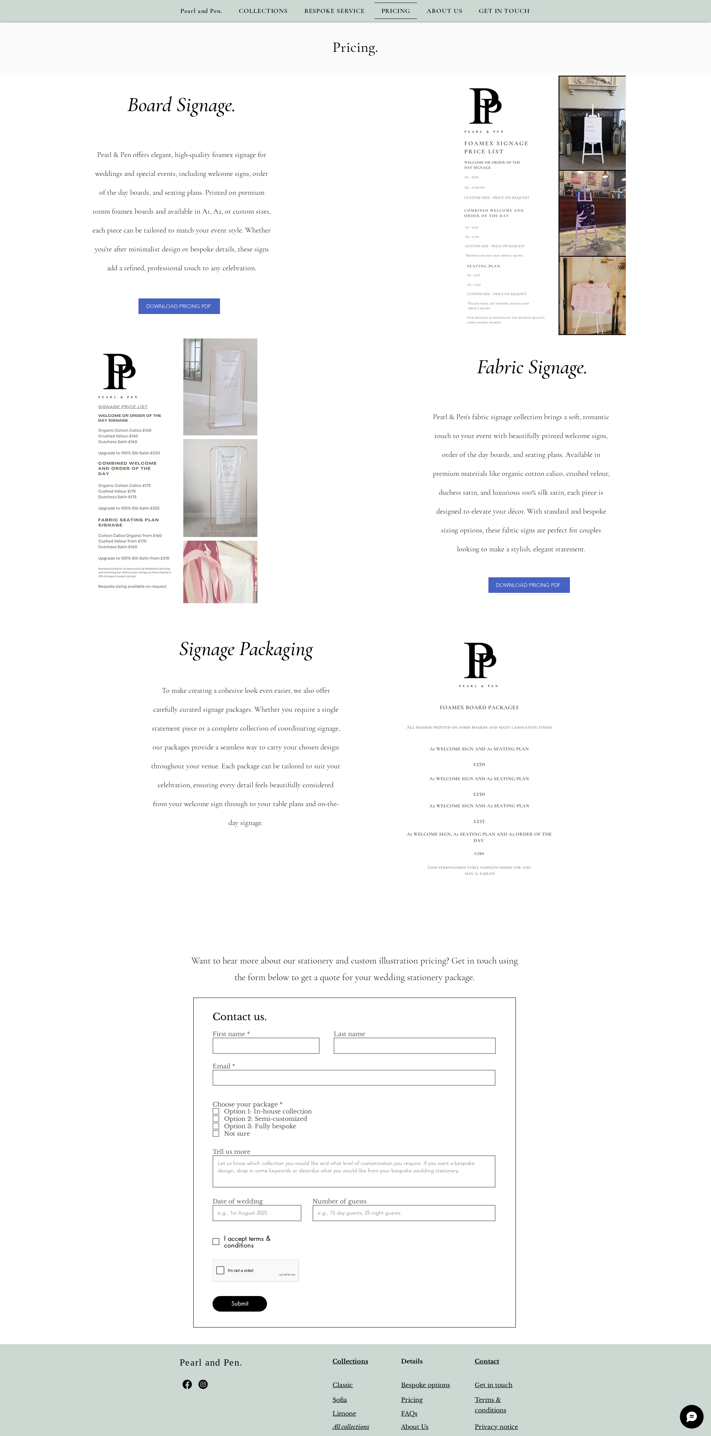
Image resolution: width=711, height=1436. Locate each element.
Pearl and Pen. (211, 1362)
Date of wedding (238, 1201)
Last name (349, 1034)
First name (229, 1034)
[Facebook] (187, 1384)
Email (221, 1066)
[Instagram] (203, 1384)
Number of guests (340, 1201)
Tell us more (231, 1152)
